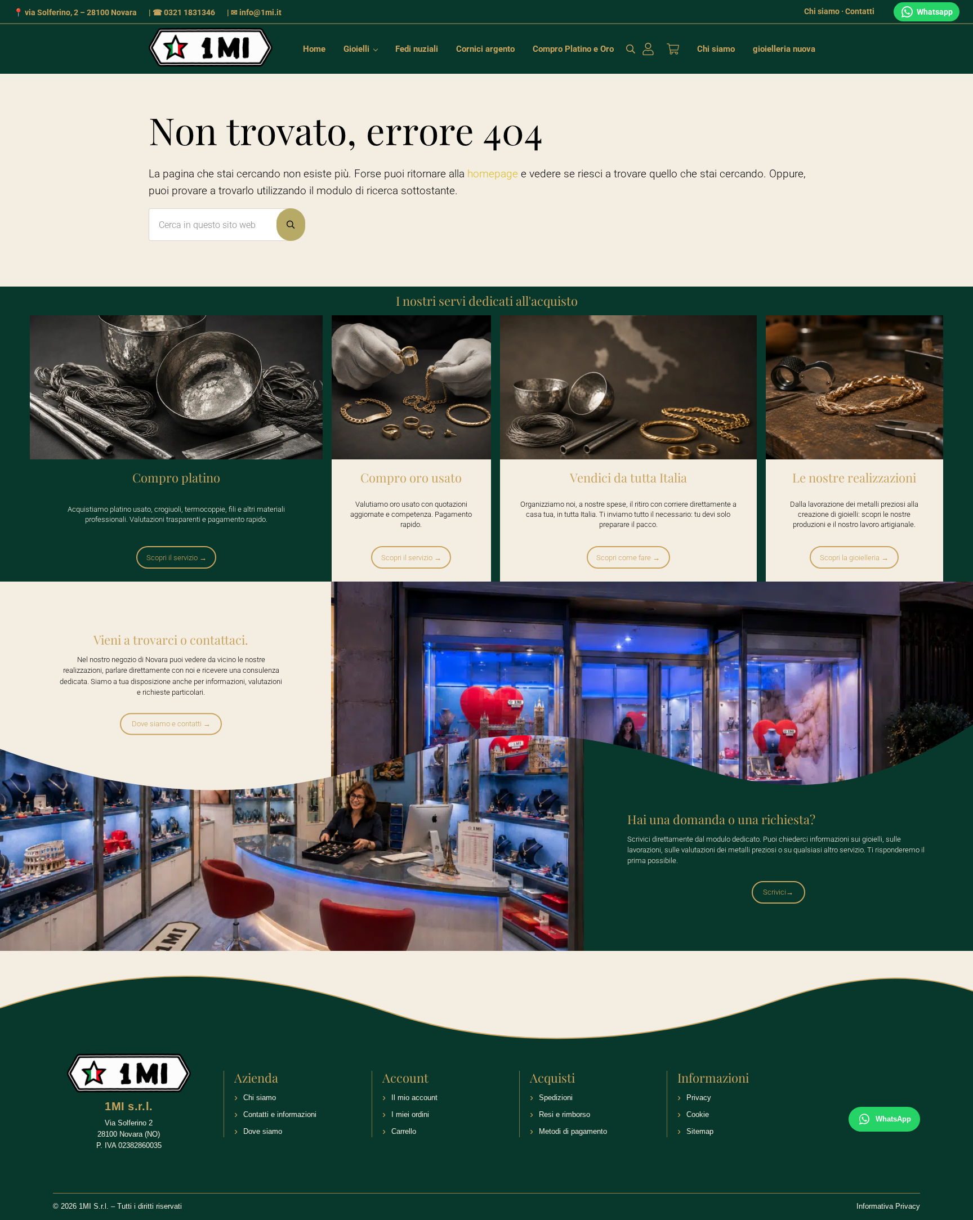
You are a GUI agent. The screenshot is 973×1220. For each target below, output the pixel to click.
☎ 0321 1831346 (184, 12)
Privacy (698, 1097)
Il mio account (414, 1097)
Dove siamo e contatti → (171, 724)
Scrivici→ (778, 892)
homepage (492, 174)
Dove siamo (262, 1131)
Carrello (403, 1131)
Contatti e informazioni (279, 1114)
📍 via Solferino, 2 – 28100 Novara (75, 12)
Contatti (859, 11)
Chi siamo (822, 11)
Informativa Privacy (888, 1206)
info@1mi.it (260, 12)
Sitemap (699, 1131)
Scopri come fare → (628, 557)
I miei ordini (410, 1114)
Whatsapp (935, 11)
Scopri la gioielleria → (854, 557)
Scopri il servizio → (176, 557)
